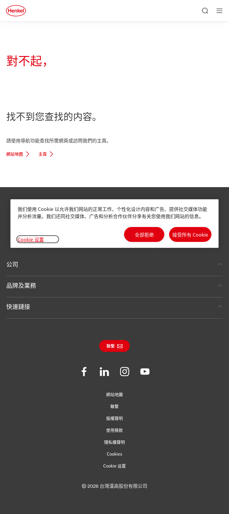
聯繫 (110, 346)
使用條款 (114, 430)
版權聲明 (114, 418)
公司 (12, 264)
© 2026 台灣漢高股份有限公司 (114, 486)
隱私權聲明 (114, 442)
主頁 (42, 154)
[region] (114, 223)
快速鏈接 (18, 306)
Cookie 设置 (114, 466)
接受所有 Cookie (190, 234)
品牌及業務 (21, 285)
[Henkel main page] (16, 11)
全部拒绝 (144, 234)
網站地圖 (14, 154)
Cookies (114, 454)
